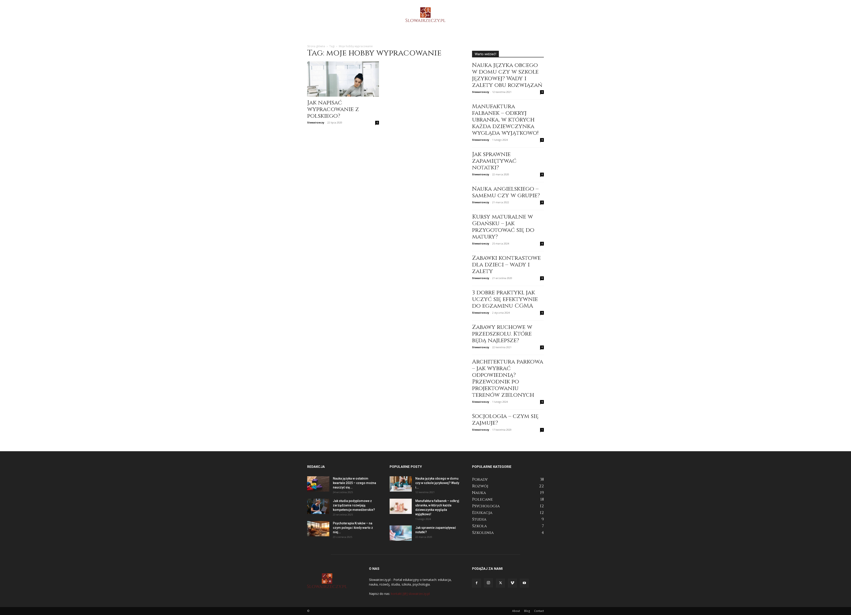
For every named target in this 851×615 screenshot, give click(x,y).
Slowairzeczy (315, 122)
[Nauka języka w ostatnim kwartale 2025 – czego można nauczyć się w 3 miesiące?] (318, 484)
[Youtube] (524, 583)
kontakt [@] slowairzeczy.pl (410, 594)
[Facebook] (476, 583)
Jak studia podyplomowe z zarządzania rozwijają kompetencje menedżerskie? (354, 505)
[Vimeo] (512, 583)
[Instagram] (488, 582)
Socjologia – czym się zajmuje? (505, 419)
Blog (527, 611)
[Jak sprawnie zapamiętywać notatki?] (401, 533)
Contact (539, 611)
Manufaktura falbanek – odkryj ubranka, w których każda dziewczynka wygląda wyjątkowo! (505, 120)
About (516, 611)
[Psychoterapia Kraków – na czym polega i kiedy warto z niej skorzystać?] (318, 528)
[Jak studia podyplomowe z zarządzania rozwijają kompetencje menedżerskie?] (318, 506)
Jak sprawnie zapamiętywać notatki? (494, 161)
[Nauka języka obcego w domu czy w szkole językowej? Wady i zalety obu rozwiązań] (401, 484)
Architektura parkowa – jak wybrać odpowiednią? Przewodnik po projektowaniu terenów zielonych (507, 378)
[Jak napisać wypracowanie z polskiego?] (343, 79)
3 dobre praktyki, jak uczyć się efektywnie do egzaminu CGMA (505, 299)
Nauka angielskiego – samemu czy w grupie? (506, 192)
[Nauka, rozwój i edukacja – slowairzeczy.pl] (425, 14)
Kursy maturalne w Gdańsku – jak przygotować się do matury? (503, 227)
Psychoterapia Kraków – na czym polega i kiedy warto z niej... (353, 527)
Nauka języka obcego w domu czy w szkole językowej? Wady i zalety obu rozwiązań (507, 75)
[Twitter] (500, 583)
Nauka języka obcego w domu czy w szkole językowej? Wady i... (437, 483)
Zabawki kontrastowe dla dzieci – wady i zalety (506, 264)
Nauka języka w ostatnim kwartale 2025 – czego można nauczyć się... (354, 483)
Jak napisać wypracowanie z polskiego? (333, 109)
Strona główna (316, 46)
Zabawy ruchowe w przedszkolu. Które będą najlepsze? (502, 333)
